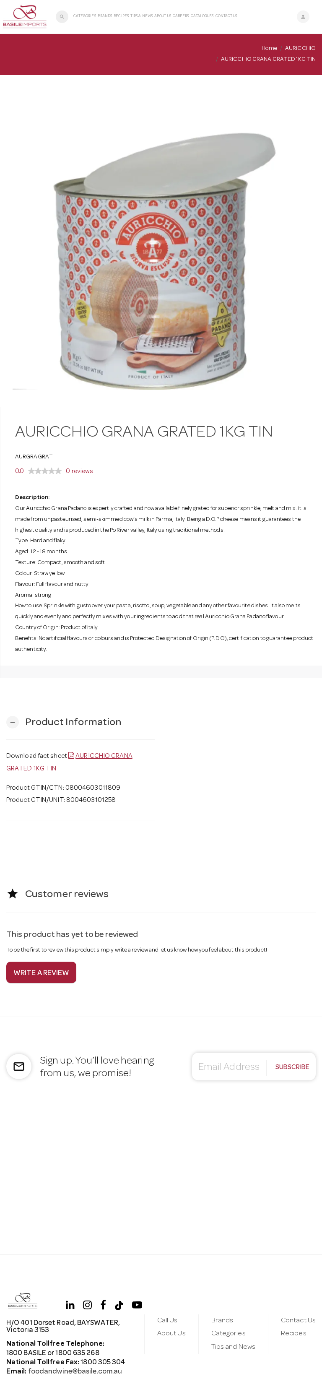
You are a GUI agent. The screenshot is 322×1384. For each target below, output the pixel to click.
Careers (181, 16)
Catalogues (202, 16)
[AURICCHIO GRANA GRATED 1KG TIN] (161, 241)
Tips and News (233, 1347)
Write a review (41, 973)
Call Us (167, 1320)
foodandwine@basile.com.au (75, 1372)
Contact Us (226, 16)
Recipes (121, 16)
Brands (105, 16)
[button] (63, 722)
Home (269, 49)
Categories (84, 16)
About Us (162, 16)
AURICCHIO (300, 49)
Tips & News (141, 16)
